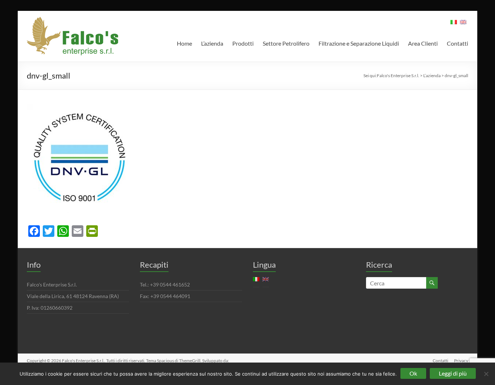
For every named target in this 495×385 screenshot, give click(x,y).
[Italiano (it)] (453, 24)
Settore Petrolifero (286, 43)
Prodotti (243, 43)
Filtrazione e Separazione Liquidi (359, 43)
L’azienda (212, 43)
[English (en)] (463, 24)
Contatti (457, 43)
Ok (413, 373)
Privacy (461, 360)
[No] (486, 373)
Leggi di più (453, 373)
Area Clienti (423, 43)
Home (184, 43)
